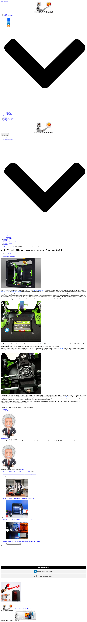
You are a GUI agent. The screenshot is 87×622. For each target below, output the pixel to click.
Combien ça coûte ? (7, 119)
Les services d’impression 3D (9, 118)
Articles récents (6, 410)
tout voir (22, 469)
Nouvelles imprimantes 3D (9, 246)
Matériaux (8, 112)
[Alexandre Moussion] (9, 437)
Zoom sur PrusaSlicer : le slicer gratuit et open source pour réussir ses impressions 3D (19, 474)
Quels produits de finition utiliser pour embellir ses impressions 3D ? (16, 471)
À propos (5, 409)
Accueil (5, 14)
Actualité (5, 117)
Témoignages (9, 114)
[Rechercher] (20, 544)
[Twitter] (8, 22)
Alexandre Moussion (9, 253)
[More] (8, 26)
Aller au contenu (4, 1)
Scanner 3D (5, 115)
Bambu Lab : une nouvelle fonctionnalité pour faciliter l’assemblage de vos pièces (19, 472)
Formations (5, 120)
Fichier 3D (8, 113)
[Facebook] (8, 19)
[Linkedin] (8, 24)
